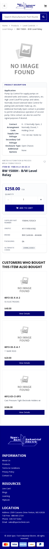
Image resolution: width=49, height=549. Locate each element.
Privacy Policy (8, 471)
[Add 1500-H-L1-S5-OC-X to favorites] (44, 162)
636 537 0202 (15, 519)
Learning (6, 496)
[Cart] (45, 6)
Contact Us (7, 475)
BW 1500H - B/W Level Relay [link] (29, 29)
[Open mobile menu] (4, 6)
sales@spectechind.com (19, 522)
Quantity (9, 194)
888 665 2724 (17, 515)
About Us (6, 460)
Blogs (4, 492)
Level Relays (7, 29)
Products (15, 25)
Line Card (6, 488)
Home (5, 25)
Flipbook (6, 500)
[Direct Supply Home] (25, 6)
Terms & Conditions (11, 468)
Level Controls (29, 25)
